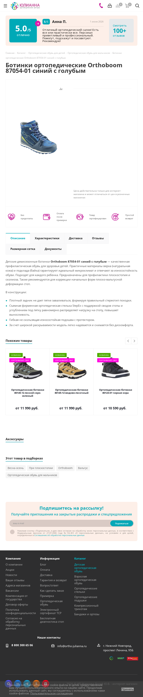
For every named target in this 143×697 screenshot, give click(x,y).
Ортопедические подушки (85, 598)
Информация (50, 558)
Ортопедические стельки (85, 590)
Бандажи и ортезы (86, 614)
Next (134, 341)
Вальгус (83, 468)
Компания (13, 558)
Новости (11, 575)
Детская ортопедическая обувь (85, 568)
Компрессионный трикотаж (86, 607)
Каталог (80, 558)
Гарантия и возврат (53, 580)
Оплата (45, 569)
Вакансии (12, 590)
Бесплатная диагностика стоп (52, 619)
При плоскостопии (41, 468)
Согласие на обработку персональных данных (16, 623)
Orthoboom (65, 468)
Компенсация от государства (17, 597)
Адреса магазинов (18, 585)
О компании (14, 564)
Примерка (47, 596)
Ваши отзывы (15, 580)
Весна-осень (16, 468)
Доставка (46, 575)
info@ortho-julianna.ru (72, 646)
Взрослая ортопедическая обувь (85, 579)
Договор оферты (17, 604)
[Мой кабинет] (110, 6)
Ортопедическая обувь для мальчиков (32, 475)
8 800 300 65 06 (22, 645)
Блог (43, 564)
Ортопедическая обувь (51, 602)
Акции (10, 569)
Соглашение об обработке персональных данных (59, 535)
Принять (128, 689)
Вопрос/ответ (49, 585)
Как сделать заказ (52, 590)
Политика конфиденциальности (21, 611)
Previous (128, 341)
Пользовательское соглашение (51, 693)
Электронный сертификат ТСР (50, 611)
